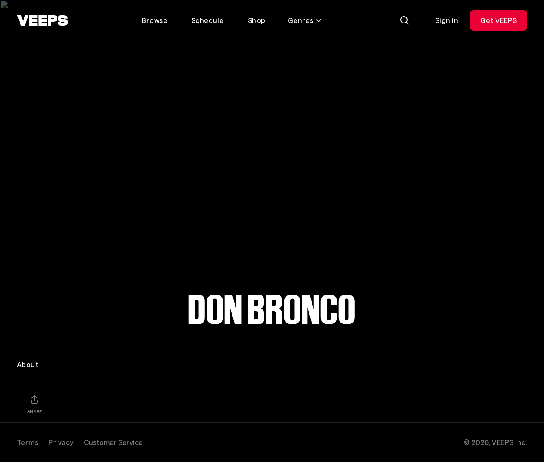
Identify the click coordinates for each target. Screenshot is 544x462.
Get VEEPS (498, 20)
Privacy (60, 442)
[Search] (404, 20)
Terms (27, 442)
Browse (154, 20)
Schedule (207, 20)
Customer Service (113, 442)
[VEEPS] (42, 20)
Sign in (446, 20)
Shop (257, 20)
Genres (301, 20)
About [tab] (27, 364)
